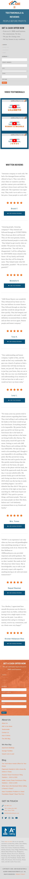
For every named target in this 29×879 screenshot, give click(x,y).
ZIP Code (4, 79)
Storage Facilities (7, 751)
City (3, 68)
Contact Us (5, 732)
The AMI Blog (6, 738)
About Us (5, 723)
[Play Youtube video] (14, 107)
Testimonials (6, 729)
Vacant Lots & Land (8, 754)
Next (4, 82)
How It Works (6, 735)
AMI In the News (7, 726)
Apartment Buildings (8, 748)
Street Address (6, 62)
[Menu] (14, 7)
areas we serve (8, 841)
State (3, 73)
